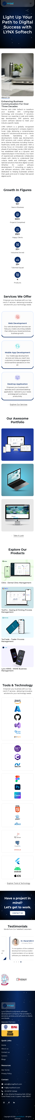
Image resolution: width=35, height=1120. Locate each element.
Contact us (5, 1052)
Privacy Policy (6, 1073)
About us (4, 1049)
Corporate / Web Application (18, 458)
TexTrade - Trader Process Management (12, 640)
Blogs (3, 1059)
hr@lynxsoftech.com (12, 1088)
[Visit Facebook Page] (9, 1102)
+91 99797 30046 (10, 1091)
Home (3, 1045)
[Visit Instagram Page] (4, 1102)
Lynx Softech (20, 1116)
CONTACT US (17, 913)
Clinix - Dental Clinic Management (16, 583)
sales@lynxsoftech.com (13, 1084)
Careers (4, 1056)
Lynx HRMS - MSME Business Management (14, 670)
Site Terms (5, 1070)
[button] (14, 962)
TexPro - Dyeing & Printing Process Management (16, 611)
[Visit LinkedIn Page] (14, 1102)
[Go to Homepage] (8, 1005)
